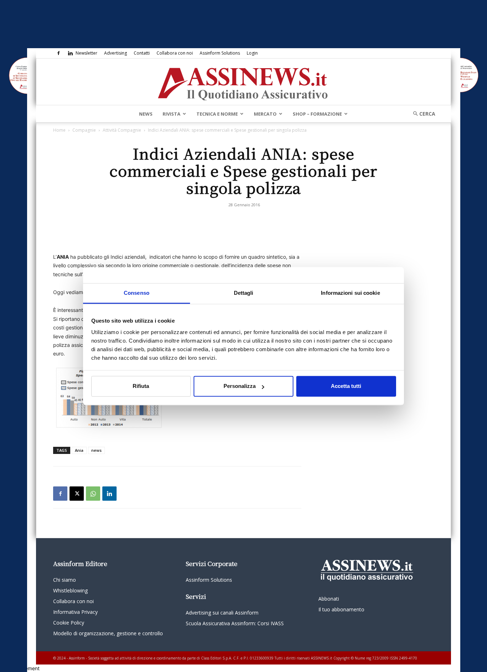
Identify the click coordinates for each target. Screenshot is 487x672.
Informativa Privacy (75, 611)
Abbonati (328, 598)
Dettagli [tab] (243, 293)
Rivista (171, 114)
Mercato (265, 114)
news (96, 450)
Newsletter (86, 53)
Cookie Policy (68, 622)
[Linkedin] (70, 53)
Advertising (115, 53)
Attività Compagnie (122, 130)
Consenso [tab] (136, 293)
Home (59, 130)
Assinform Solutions (220, 53)
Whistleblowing (70, 590)
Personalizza (240, 386)
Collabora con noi (175, 53)
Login (252, 53)
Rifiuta (141, 386)
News (146, 114)
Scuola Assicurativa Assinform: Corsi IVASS (235, 623)
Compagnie (84, 130)
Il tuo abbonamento (341, 609)
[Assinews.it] (243, 82)
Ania (79, 450)
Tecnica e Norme (217, 114)
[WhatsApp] (93, 493)
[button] (421, 113)
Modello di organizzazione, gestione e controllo (108, 633)
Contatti (142, 53)
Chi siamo (64, 579)
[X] (77, 493)
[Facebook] (58, 53)
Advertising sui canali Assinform (222, 612)
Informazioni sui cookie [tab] (350, 293)
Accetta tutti (346, 386)
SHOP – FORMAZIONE (317, 114)
